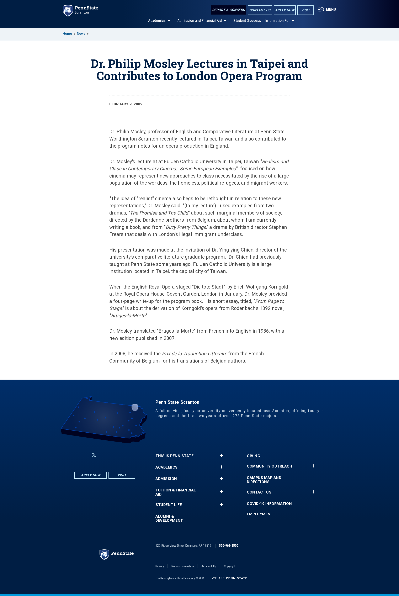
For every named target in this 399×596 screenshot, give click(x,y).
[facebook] (84, 455)
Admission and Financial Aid (199, 20)
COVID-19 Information (269, 504)
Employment (260, 514)
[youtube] (115, 455)
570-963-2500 (228, 546)
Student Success (247, 20)
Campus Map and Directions (264, 480)
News (81, 34)
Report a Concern (228, 10)
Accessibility (209, 566)
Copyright (229, 566)
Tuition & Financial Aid (175, 492)
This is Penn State (174, 456)
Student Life (168, 505)
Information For (277, 20)
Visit (305, 10)
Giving (253, 456)
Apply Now (284, 10)
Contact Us (260, 10)
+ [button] (221, 455)
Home (67, 34)
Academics (157, 20)
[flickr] (104, 455)
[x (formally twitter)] (94, 455)
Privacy (159, 566)
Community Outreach (269, 466)
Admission (166, 479)
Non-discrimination (182, 566)
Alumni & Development (169, 518)
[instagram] (125, 455)
